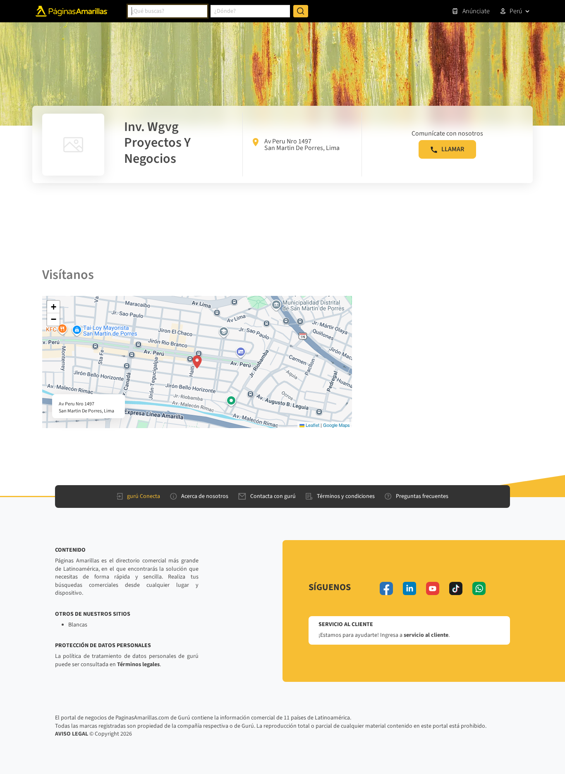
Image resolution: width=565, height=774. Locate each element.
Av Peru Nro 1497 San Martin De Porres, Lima (302, 144)
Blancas (77, 625)
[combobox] (167, 11)
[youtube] (432, 588)
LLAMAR (452, 149)
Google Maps (336, 425)
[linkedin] (409, 588)
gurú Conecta (143, 496)
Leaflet (311, 425)
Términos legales (138, 664)
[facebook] (386, 588)
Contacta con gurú (273, 496)
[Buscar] (300, 11)
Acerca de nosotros (204, 496)
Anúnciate (476, 11)
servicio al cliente (426, 635)
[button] (197, 362)
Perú (516, 11)
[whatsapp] (479, 588)
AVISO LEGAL (71, 734)
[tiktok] (455, 588)
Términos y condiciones (346, 496)
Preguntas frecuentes (422, 496)
